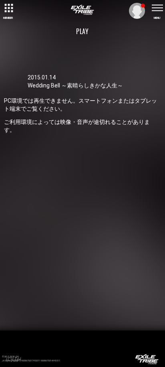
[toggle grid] (8, 8)
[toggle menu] (157, 8)
